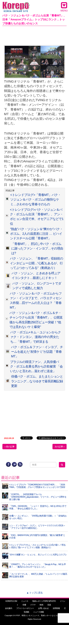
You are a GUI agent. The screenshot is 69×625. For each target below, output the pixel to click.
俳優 (24, 605)
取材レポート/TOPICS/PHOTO (44, 601)
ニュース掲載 (38, 612)
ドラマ (32, 605)
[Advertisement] (34, 35)
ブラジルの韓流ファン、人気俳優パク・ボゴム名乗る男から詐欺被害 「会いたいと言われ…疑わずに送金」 (36, 366)
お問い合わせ (43, 608)
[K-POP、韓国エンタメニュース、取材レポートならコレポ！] (16, 4)
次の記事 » (60, 446)
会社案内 (8, 608)
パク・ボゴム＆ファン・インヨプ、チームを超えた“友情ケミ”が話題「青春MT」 (37, 351)
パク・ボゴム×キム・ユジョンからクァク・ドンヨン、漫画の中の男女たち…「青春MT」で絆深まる (35, 336)
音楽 (49, 605)
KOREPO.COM (11, 601)
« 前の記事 (9, 446)
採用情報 (56, 608)
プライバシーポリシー (25, 608)
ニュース (24, 601)
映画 (41, 605)
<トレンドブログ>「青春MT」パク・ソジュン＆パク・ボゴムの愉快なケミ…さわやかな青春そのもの (35, 199)
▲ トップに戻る (34, 592)
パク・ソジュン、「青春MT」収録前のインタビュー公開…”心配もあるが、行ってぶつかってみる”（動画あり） (36, 263)
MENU (64, 10)
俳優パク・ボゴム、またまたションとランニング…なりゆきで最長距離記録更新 (37, 381)
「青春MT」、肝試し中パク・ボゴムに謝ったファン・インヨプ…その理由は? (37, 248)
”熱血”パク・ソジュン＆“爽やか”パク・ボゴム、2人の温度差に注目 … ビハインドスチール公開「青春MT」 (36, 233)
